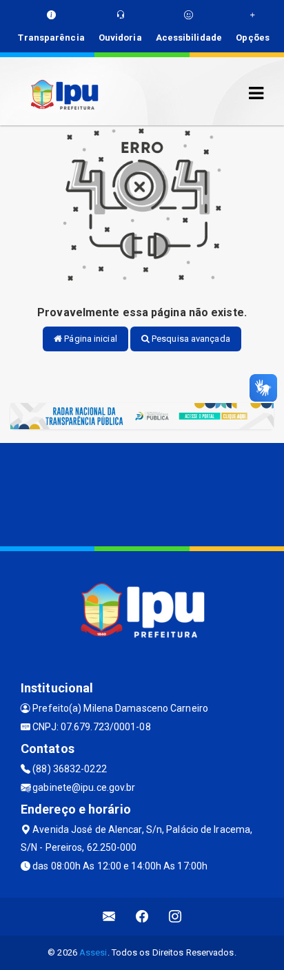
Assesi (93, 952)
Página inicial (89, 338)
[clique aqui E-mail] (109, 917)
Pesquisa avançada (190, 338)
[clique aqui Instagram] (175, 917)
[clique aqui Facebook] (142, 917)
